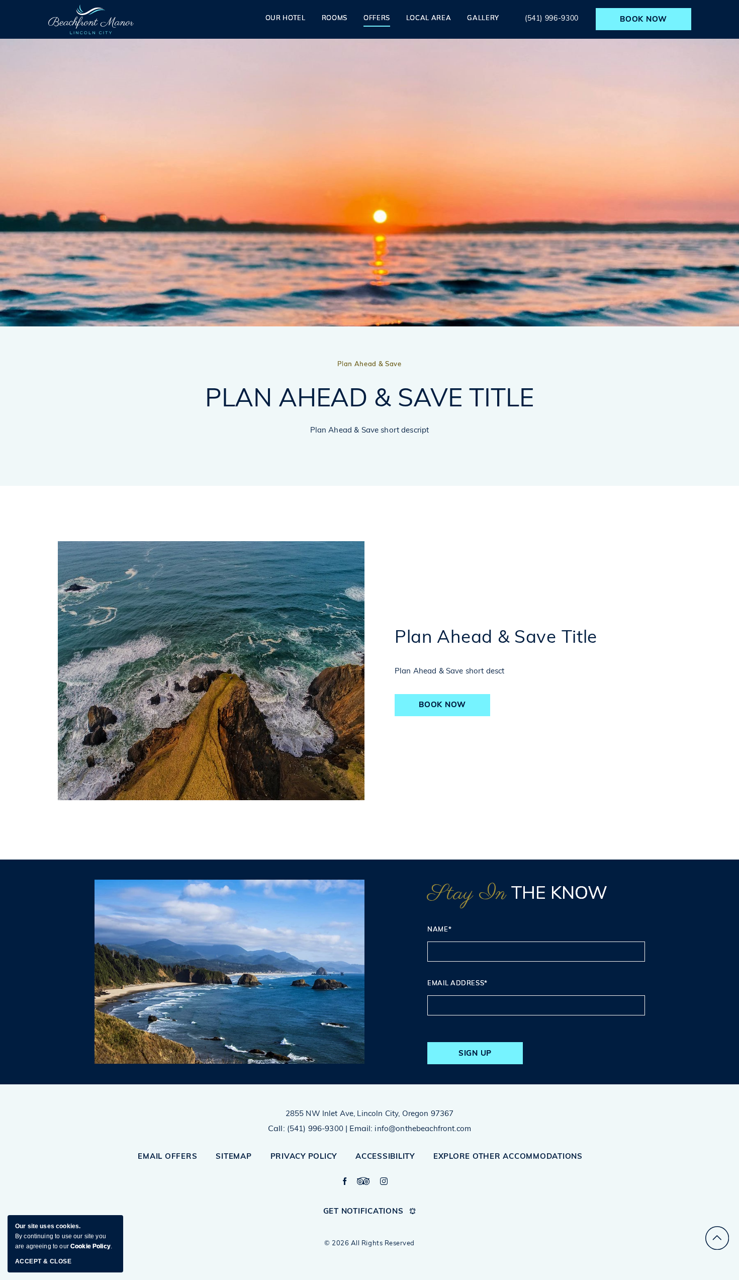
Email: (361, 1129)
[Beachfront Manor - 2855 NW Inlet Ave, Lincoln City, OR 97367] (91, 19)
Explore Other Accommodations (508, 1157)
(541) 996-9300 (553, 19)
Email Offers (167, 1157)
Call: (276, 1129)
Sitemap (233, 1157)
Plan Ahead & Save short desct (449, 671)
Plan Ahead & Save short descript (369, 431)
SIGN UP (482, 1057)
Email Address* (457, 983)
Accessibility (385, 1157)
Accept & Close (43, 1261)
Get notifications (363, 1212)
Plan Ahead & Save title (369, 400)
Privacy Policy (303, 1157)
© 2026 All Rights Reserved (369, 1243)
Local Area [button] (428, 18)
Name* (439, 929)
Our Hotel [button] (285, 18)
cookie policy (90, 1246)
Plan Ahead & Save (369, 364)
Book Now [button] (447, 709)
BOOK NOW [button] (643, 20)
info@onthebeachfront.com (423, 1129)
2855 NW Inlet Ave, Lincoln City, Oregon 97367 (370, 1114)
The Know (517, 894)
